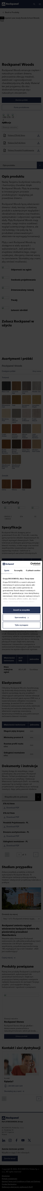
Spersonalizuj (20, 617)
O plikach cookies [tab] (33, 570)
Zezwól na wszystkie (21, 610)
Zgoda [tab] (6, 570)
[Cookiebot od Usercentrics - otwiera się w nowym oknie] (30, 564)
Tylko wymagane (21, 625)
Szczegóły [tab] (18, 570)
